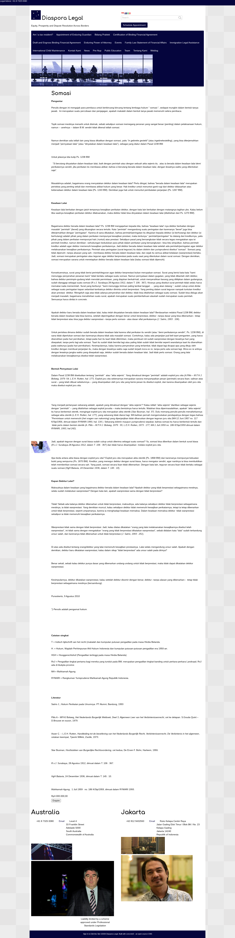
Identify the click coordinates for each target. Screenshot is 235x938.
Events (118, 42)
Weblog (154, 50)
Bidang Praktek (102, 34)
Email (61, 821)
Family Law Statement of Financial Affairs (146, 42)
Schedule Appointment (134, 25)
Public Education (113, 50)
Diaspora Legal (62, 18)
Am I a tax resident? (43, 34)
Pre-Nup (97, 50)
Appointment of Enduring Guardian (73, 34)
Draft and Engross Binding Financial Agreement (57, 42)
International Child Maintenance (49, 50)
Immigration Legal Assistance (184, 42)
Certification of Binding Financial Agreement (135, 34)
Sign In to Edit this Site (91, 934)
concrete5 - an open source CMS (139, 934)
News (87, 50)
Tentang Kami (140, 50)
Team (127, 50)
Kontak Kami (74, 50)
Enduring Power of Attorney (98, 42)
